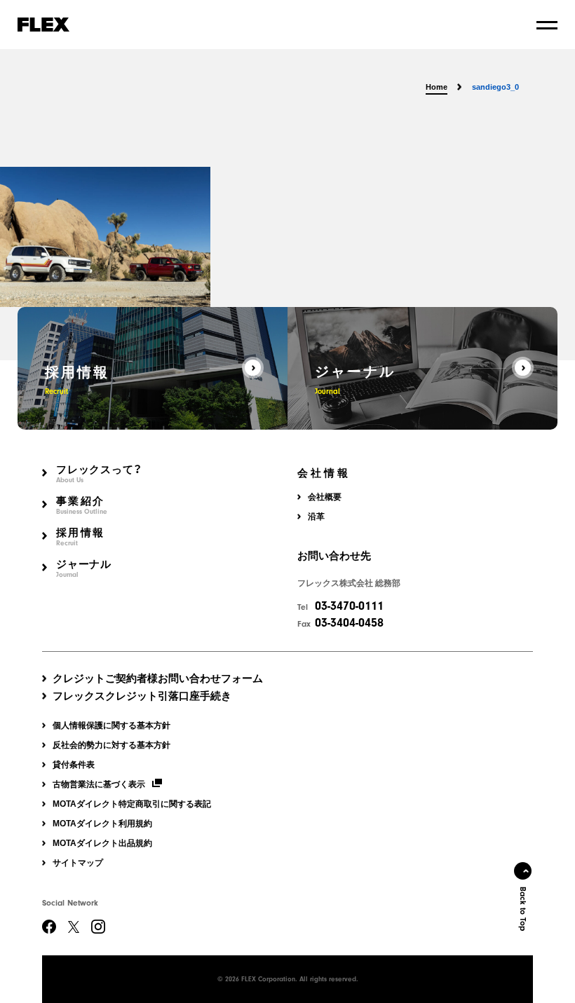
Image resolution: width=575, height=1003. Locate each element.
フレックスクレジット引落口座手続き (142, 695)
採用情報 (80, 537)
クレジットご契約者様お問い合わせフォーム (158, 678)
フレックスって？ (99, 474)
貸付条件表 (74, 765)
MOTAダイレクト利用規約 (102, 823)
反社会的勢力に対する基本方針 (111, 745)
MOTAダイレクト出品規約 (102, 843)
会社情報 (324, 473)
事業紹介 (81, 505)
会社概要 (324, 497)
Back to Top (523, 909)
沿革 (316, 516)
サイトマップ (78, 863)
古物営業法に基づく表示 (99, 784)
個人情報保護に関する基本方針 (111, 725)
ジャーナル (83, 569)
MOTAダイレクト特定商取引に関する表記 (132, 804)
